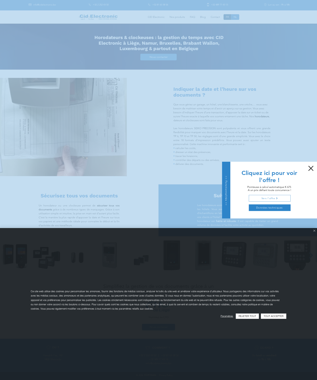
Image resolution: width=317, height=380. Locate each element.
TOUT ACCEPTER (273, 316)
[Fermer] (314, 231)
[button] (310, 168)
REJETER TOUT (247, 316)
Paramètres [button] (227, 316)
